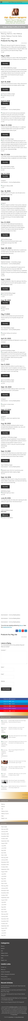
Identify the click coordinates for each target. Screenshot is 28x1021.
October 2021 (4, 923)
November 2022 (5, 892)
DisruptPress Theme (20, 1017)
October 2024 (4, 838)
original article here (7, 627)
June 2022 (3, 904)
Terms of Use (24, 1013)
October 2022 (4, 895)
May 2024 (3, 850)
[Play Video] (5, 515)
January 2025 (4, 831)
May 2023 (3, 878)
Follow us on (9, 699)
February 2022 (4, 914)
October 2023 (4, 866)
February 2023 (4, 885)
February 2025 (4, 829)
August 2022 (4, 900)
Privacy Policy (4, 976)
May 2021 (3, 935)
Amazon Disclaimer (5, 971)
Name (2, 667)
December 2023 (5, 862)
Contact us (3, 967)
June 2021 (3, 933)
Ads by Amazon (24, 636)
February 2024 (4, 857)
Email (2, 674)
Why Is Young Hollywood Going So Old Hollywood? (12, 1002)
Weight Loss (5, 38)
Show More (5, 63)
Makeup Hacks (4, 811)
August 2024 (4, 843)
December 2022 (5, 890)
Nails (20, 36)
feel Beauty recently (15, 2)
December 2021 (5, 918)
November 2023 (5, 864)
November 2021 (5, 921)
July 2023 (3, 874)
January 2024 (4, 859)
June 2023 (3, 876)
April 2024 (3, 852)
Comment (3, 650)
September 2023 (5, 869)
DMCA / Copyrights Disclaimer (8, 974)
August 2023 (4, 871)
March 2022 (4, 911)
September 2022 (5, 897)
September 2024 (5, 841)
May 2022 (3, 907)
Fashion (9, 33)
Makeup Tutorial (11, 36)
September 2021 (5, 925)
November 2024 (5, 836)
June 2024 (3, 848)
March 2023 (4, 883)
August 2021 (4, 928)
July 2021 (3, 930)
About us (3, 969)
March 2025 (4, 826)
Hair (14, 33)
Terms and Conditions (6, 979)
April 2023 (3, 881)
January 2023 (4, 888)
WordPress (11, 1017)
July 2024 (3, 845)
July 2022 (3, 902)
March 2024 (4, 855)
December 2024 (5, 833)
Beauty (3, 33)
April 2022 (3, 909)
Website (3, 681)
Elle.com (21, 625)
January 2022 (4, 916)
